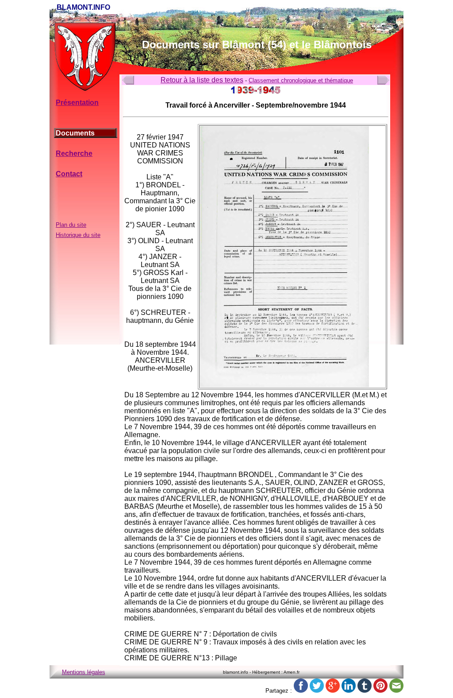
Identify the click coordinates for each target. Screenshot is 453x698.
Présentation (77, 102)
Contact (69, 174)
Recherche (74, 153)
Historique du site (78, 235)
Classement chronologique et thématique (301, 80)
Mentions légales (83, 672)
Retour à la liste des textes (202, 80)
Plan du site (71, 224)
